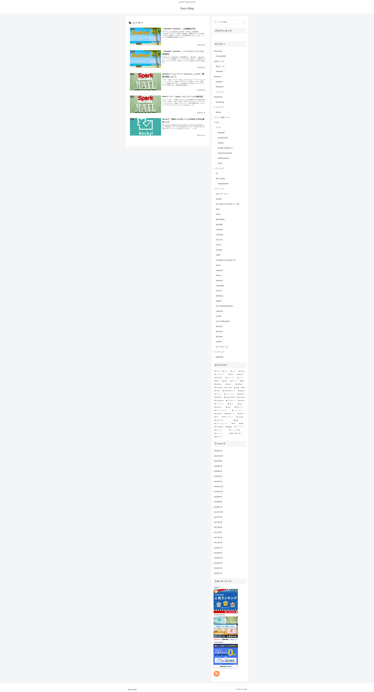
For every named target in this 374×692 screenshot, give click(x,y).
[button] (244, 22)
